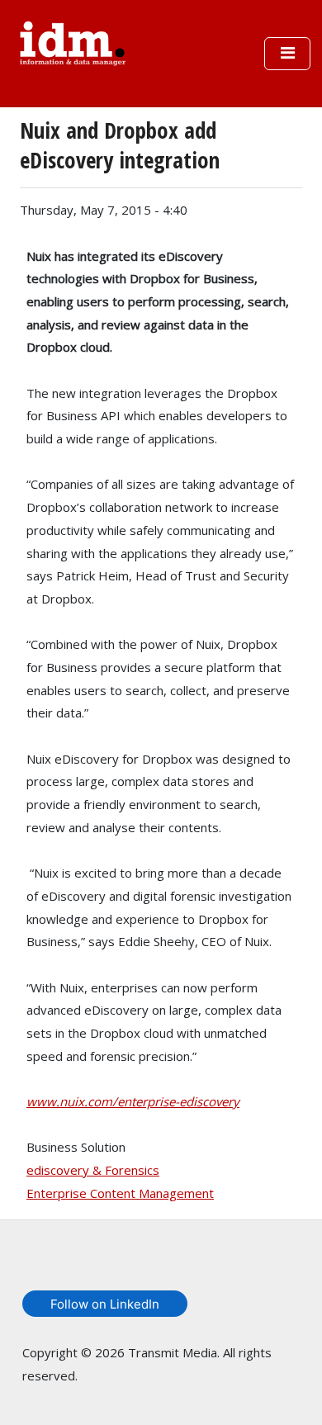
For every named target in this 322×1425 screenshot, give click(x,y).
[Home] (72, 41)
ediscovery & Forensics (92, 1170)
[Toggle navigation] (287, 53)
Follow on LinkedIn (104, 1304)
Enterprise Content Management (120, 1193)
